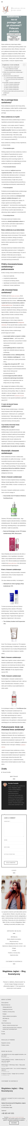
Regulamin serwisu (5, 1043)
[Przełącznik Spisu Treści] (23, 65)
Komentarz (7, 821)
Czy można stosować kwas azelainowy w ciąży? (15, 80)
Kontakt (3, 1033)
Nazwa (5, 840)
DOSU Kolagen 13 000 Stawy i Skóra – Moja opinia (13, 1065)
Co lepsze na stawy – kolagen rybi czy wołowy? (12, 1073)
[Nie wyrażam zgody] (26, 1120)
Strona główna (4, 1002)
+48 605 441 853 (7, 1113)
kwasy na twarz (15, 296)
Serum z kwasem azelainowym (13, 84)
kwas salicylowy (12, 563)
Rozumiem (14, 1122)
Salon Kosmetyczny (6, 1023)
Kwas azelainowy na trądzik (12, 68)
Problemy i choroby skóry (14, 952)
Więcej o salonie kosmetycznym (10, 1025)
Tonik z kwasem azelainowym (12, 89)
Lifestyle (14, 950)
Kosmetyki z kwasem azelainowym (11, 82)
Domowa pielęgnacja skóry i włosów (14, 943)
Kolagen (14, 948)
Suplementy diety (14, 955)
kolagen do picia (19, 395)
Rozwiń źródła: (7, 772)
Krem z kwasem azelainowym (12, 86)
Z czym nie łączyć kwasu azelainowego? (15, 77)
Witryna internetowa (9, 854)
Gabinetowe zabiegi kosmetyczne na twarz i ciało (14, 38)
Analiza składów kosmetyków (14, 939)
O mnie (3, 1031)
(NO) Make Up (14, 937)
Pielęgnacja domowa (7, 1009)
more (22, 924)
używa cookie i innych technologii (16, 1117)
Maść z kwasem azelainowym (12, 87)
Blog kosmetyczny (14, 34)
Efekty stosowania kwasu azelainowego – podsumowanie (13, 73)
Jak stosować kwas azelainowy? (11, 75)
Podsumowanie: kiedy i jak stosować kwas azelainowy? (13, 92)
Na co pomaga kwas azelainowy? (11, 67)
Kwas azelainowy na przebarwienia (13, 70)
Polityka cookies (5, 1045)
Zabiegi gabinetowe (7, 1007)
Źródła (4, 94)
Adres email (7, 847)
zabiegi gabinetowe (6, 305)
